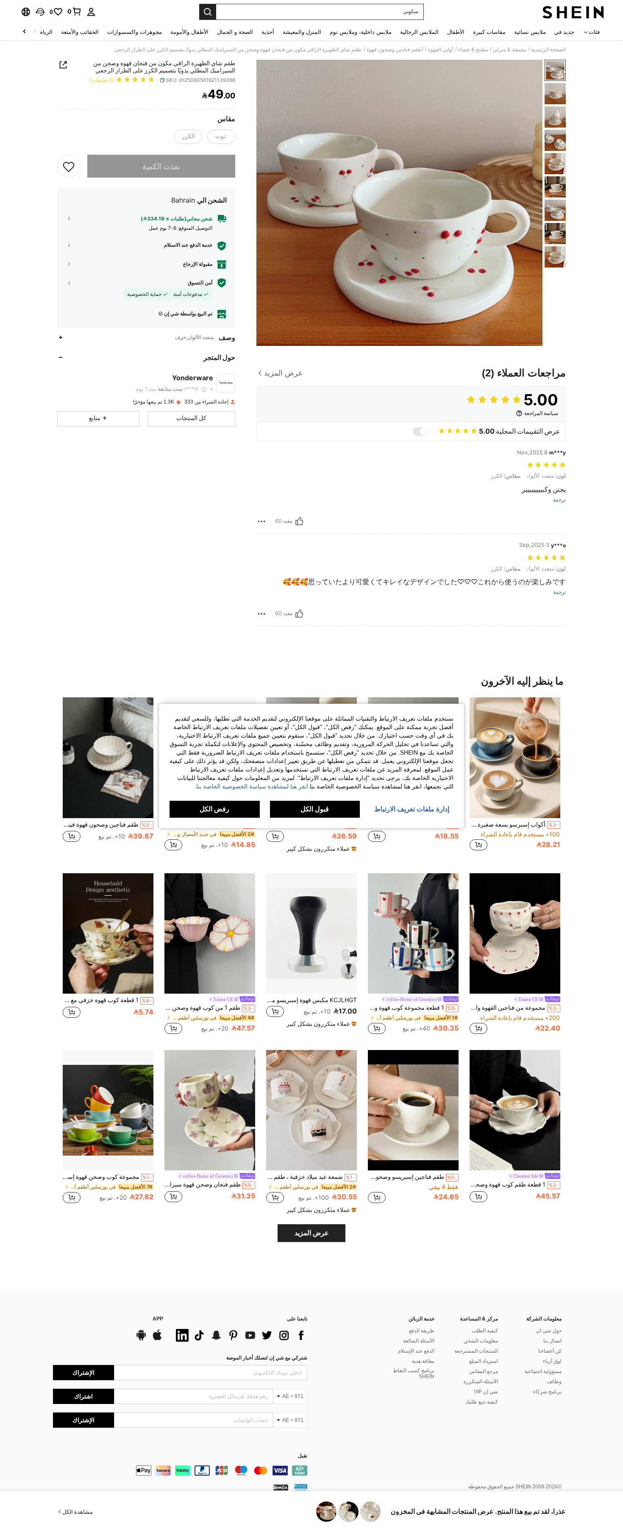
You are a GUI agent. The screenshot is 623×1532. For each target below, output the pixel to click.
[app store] (157, 1339)
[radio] (221, 136)
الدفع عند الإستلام (416, 1351)
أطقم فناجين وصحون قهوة (395, 50)
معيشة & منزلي (509, 50)
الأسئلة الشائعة (418, 1341)
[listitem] (515, 778)
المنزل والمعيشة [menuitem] (302, 32)
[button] (40, 12)
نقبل (302, 1456)
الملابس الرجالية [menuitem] (419, 32)
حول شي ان (549, 1331)
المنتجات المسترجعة (476, 1351)
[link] (74, 11)
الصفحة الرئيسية (548, 50)
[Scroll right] (25, 32)
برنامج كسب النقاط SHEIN (413, 1373)
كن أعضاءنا (550, 1351)
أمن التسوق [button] (200, 282)
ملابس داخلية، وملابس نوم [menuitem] (361, 32)
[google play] (141, 1339)
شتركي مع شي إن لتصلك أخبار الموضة (266, 1358)
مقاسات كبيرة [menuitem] (489, 32)
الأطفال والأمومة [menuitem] (189, 32)
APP (158, 1319)
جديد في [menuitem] (564, 32)
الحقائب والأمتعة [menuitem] (80, 32)
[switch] (420, 431)
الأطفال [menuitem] (455, 32)
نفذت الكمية (161, 166)
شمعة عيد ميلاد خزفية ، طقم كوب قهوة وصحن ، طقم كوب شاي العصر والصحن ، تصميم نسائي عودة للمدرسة (310, 1176)
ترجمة (559, 500)
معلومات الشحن (481, 1341)
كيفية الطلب (485, 1331)
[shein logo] (573, 12)
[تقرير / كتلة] (261, 521)
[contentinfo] (180, 1470)
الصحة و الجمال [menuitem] (235, 32)
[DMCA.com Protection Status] (280, 1487)
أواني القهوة (440, 50)
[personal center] (91, 12)
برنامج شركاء (547, 1392)
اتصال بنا (552, 1341)
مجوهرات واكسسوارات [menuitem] (134, 32)
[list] (239, 1335)
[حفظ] (68, 166)
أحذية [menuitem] (267, 32)
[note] (320, 848)
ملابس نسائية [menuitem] (530, 32)
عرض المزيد (312, 1233)
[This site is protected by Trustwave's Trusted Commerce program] (301, 1487)
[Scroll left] (35, 32)
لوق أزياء (552, 1361)
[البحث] (207, 12)
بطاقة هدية (423, 1361)
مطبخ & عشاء (473, 50)
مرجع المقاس (483, 1371)
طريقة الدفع (421, 1331)
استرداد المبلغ (483, 1361)
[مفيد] (299, 521)
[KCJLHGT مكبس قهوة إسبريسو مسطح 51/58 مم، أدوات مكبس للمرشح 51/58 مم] (311, 933)
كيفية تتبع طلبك (481, 1402)
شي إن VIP (486, 1392)
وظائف (554, 1381)
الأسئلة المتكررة (481, 1381)
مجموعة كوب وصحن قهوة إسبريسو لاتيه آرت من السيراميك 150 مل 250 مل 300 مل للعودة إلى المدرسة (107, 1176)
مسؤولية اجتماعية (543, 1371)
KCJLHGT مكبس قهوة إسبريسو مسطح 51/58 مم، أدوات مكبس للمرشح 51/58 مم (311, 1000)
